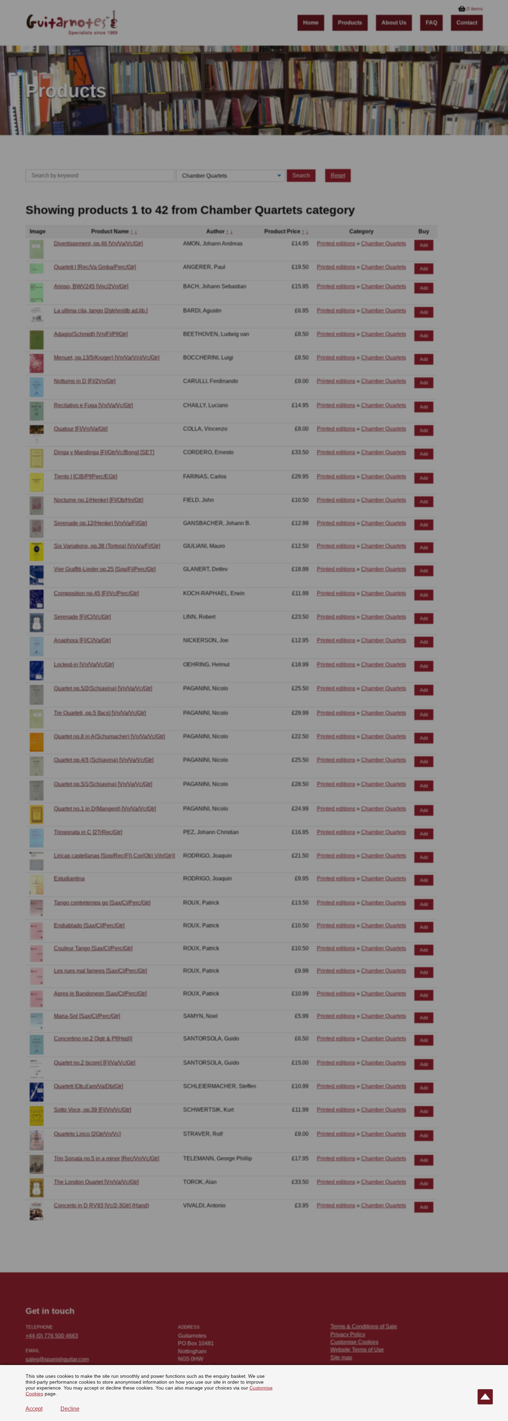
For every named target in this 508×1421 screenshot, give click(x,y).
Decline (69, 1409)
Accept (34, 1409)
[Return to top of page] (485, 1396)
